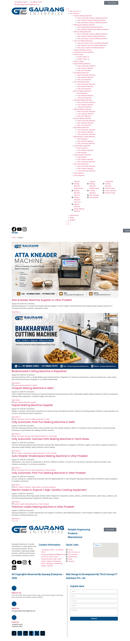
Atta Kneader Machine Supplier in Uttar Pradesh (42, 300)
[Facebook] (14, 562)
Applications (74, 215)
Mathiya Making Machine (82, 109)
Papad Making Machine (82, 64)
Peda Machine (79, 173)
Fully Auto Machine (84, 70)
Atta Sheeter (81, 157)
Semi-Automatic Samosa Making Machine (92, 34)
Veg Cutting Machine (81, 164)
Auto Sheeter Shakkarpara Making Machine (92, 29)
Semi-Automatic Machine (86, 66)
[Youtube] (19, 562)
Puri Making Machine (81, 73)
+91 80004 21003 (17, 625)
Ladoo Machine (79, 175)
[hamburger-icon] (67, 9)
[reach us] (14, 588)
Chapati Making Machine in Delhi (33, 388)
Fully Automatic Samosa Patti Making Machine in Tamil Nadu (50, 439)
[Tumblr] (29, 562)
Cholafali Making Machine (83, 100)
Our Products (74, 13)
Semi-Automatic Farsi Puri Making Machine (92, 43)
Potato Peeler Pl (83, 57)
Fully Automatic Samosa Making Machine (92, 38)
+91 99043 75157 (17, 627)
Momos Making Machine (82, 91)
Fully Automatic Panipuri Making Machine (92, 22)
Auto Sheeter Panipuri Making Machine (91, 20)
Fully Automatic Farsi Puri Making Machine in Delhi (43, 422)
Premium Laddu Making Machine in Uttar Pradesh (43, 507)
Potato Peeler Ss (83, 59)
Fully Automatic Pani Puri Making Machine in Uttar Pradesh (49, 473)
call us (15, 622)
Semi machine (82, 148)
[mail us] (14, 603)
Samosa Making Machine (82, 32)
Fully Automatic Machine (86, 134)
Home (14, 237)
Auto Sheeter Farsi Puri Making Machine (91, 45)
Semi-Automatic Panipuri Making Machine (92, 18)
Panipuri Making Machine (83, 16)
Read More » (16, 312)
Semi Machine (82, 93)
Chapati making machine (82, 50)
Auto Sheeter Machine (85, 68)
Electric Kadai (78, 61)
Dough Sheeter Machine (82, 155)
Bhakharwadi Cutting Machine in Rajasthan (39, 371)
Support (73, 220)
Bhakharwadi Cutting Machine (84, 137)
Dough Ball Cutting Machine (84, 52)
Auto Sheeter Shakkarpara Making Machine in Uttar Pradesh (50, 456)
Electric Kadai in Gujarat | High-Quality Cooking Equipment (49, 490)
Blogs (72, 217)
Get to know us (75, 11)
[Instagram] (24, 562)
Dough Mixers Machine (82, 146)
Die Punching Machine (81, 82)
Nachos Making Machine (82, 118)
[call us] (14, 617)
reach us (16, 592)
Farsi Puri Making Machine (83, 41)
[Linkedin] (14, 567)
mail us (15, 608)
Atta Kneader (82, 152)
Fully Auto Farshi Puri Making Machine (91, 48)
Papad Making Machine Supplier (32, 405)
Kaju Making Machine (81, 127)
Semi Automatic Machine (86, 75)
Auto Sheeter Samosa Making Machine (91, 36)
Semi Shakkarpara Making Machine (90, 27)
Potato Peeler (78, 54)
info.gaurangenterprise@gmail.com (23, 611)
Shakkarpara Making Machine (84, 25)
